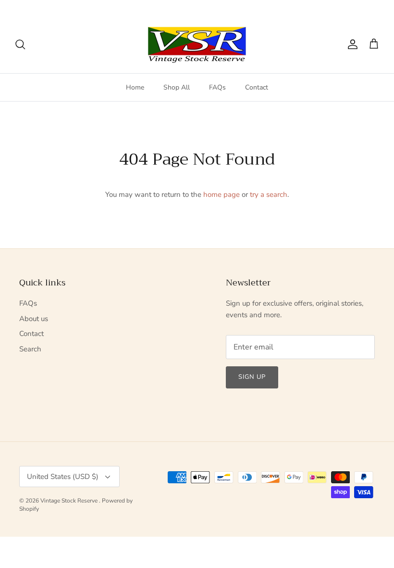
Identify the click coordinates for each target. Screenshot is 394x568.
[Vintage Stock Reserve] (197, 45)
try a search (268, 194)
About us (33, 318)
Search (30, 349)
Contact (256, 87)
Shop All (176, 87)
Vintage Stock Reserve (69, 500)
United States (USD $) (342, 8)
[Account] (350, 44)
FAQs (217, 87)
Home (135, 87)
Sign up (252, 377)
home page (221, 194)
